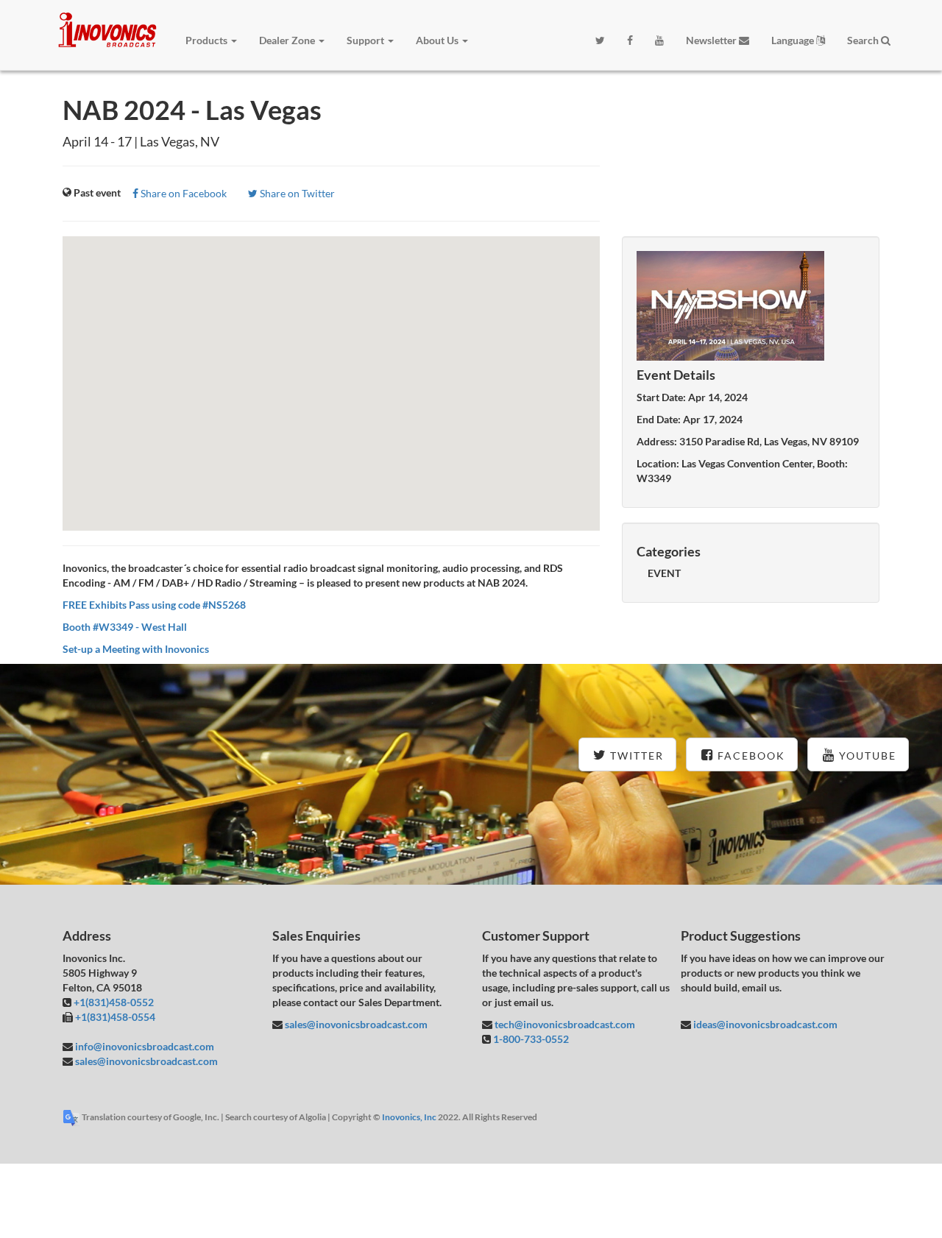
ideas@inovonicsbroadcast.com (764, 1024)
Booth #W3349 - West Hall (125, 626)
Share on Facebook (182, 193)
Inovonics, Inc (409, 1116)
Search (864, 40)
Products (207, 40)
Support (366, 40)
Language (793, 40)
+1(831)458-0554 (115, 1017)
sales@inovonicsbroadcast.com (145, 1061)
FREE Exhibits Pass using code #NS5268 (154, 604)
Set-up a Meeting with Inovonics (136, 649)
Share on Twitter (296, 193)
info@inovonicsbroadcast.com (143, 1046)
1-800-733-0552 (531, 1039)
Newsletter (712, 40)
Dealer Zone (288, 40)
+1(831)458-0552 (114, 1002)
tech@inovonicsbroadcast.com (563, 1024)
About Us (438, 40)
